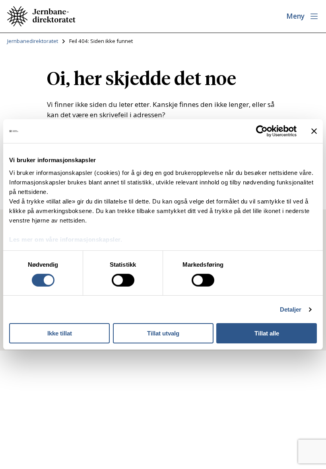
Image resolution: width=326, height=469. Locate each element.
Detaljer (291, 309)
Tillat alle (266, 333)
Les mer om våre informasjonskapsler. (65, 239)
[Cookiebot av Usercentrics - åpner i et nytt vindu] (262, 131)
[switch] (123, 280)
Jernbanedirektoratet (32, 41)
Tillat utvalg (163, 333)
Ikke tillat (59, 333)
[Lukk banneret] (314, 131)
